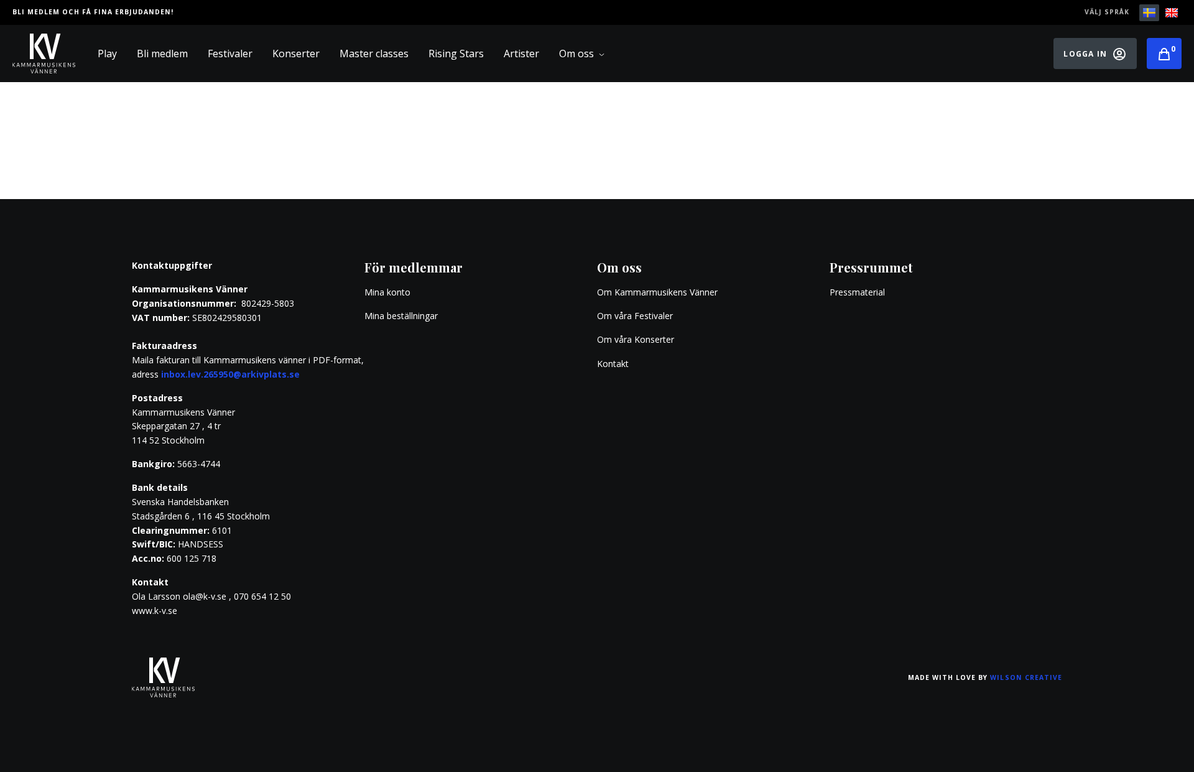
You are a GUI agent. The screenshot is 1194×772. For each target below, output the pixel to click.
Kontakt (613, 364)
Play (107, 53)
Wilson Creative (1026, 677)
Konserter (296, 53)
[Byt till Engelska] (1172, 12)
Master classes (374, 53)
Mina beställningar (401, 316)
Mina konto (387, 292)
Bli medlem (162, 53)
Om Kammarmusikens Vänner (657, 292)
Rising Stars (456, 53)
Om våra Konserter (635, 339)
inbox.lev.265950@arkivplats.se (230, 374)
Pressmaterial (857, 292)
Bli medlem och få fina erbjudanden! (93, 11)
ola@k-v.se (204, 596)
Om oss (576, 53)
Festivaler (230, 53)
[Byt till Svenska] (1149, 12)
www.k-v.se (154, 610)
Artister (521, 53)
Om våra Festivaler (636, 316)
